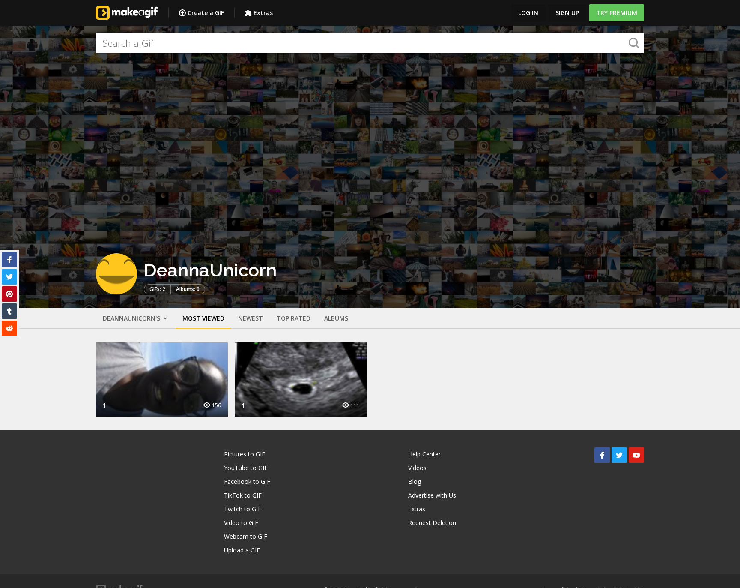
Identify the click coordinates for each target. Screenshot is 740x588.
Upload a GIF (242, 550)
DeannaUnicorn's (132, 318)
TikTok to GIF (243, 495)
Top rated (293, 318)
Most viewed (203, 318)
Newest (250, 318)
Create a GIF (206, 13)
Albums (336, 318)
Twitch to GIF (242, 509)
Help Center (424, 454)
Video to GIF (241, 523)
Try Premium (616, 13)
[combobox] (370, 43)
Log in (528, 13)
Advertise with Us (432, 495)
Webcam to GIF (245, 536)
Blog (414, 481)
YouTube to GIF (246, 468)
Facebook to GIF (247, 481)
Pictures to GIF (244, 454)
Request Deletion (432, 523)
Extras (263, 13)
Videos (417, 468)
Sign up (567, 13)
